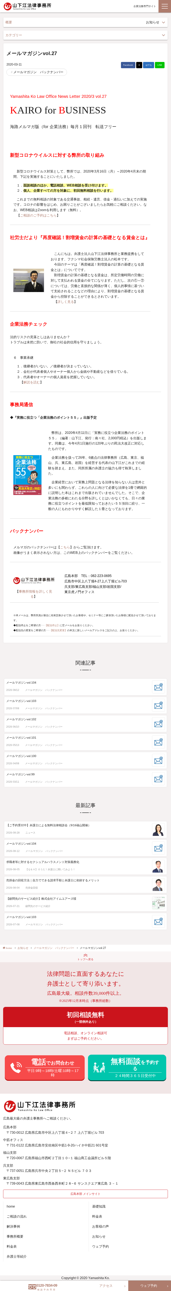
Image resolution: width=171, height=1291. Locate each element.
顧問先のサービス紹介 (37, 906)
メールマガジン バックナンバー (38, 72)
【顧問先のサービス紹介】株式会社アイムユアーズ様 (41, 898)
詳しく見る (65, 302)
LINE (159, 65)
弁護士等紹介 (17, 1256)
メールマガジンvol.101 (21, 737)
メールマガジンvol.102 (21, 719)
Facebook (128, 65)
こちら (65, 547)
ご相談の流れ (17, 1216)
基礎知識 (99, 1206)
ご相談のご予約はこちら (38, 215)
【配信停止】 (52, 625)
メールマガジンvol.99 (20, 774)
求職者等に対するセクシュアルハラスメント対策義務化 (42, 862)
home (11, 1206)
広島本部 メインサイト (85, 1193)
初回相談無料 (85, 1017)
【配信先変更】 (58, 630)
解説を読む (31, 382)
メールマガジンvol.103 (21, 701)
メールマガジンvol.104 (21, 682)
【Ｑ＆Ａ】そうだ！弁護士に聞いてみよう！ (50, 869)
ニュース (30, 832)
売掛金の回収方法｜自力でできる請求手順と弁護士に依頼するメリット (53, 880)
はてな (149, 65)
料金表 (12, 1246)
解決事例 (13, 1226)
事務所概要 (15, 1236)
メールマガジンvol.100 (21, 756)
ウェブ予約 (100, 1246)
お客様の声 (100, 1226)
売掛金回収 (31, 887)
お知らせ (99, 1236)
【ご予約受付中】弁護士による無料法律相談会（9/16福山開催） (48, 825)
